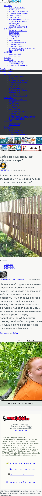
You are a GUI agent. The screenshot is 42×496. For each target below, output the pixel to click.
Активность (8, 265)
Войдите (16, 333)
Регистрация (8, 69)
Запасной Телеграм (22, 474)
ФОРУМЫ (8, 6)
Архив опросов (14, 56)
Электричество (14, 40)
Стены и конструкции (17, 46)
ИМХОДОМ (8, 60)
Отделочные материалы (17, 42)
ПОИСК (7, 58)
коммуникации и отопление (19, 19)
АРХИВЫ (8, 52)
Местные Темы (14, 25)
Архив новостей (15, 54)
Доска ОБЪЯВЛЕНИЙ (17, 50)
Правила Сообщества (16, 62)
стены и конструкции (16, 15)
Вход (2, 69)
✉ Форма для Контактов (21, 482)
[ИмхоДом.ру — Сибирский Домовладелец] (11, 2)
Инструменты (14, 33)
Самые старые (9, 269)
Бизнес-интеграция (16, 63)
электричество (14, 17)
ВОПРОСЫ (8, 29)
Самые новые (9, 267)
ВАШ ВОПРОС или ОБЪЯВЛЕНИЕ (22, 48)
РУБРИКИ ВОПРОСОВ (18, 31)
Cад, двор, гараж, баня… (18, 21)
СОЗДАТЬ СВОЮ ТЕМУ (18, 27)
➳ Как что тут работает (21, 469)
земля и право (14, 9)
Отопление (13, 38)
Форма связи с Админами (18, 65)
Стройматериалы (15, 44)
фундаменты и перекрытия (18, 11)
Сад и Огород (14, 36)
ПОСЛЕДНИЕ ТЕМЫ (17, 8)
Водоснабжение (14, 35)
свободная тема (14, 23)
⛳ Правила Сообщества (21, 463)
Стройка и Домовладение (18, 13)
